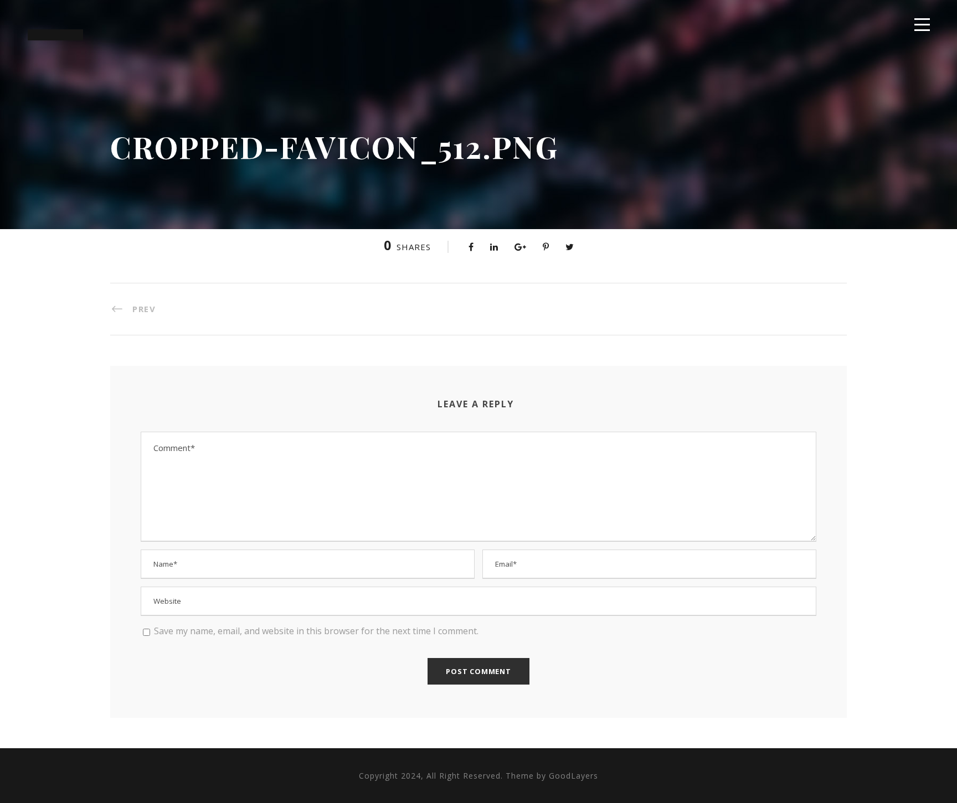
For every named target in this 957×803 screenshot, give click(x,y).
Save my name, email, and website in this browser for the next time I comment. (316, 631)
